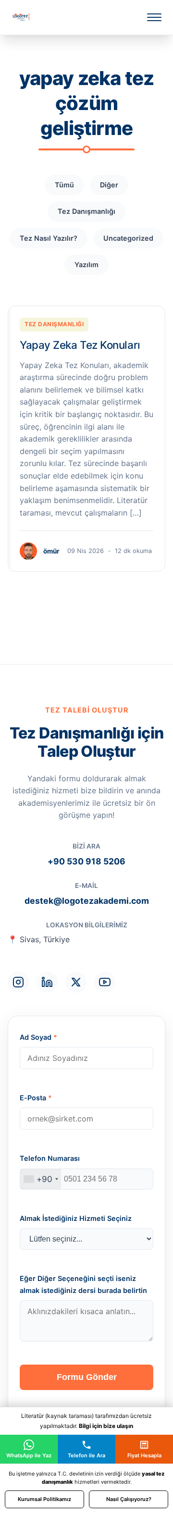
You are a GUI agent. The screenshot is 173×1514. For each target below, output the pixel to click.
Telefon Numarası (50, 1158)
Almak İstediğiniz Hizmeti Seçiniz (76, 1218)
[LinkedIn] (47, 982)
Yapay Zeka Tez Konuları (80, 344)
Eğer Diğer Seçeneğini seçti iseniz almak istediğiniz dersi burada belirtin (83, 1284)
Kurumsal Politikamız (44, 1499)
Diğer (109, 185)
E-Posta (36, 1098)
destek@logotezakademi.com (87, 901)
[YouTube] (104, 982)
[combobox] (40, 1179)
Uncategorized (128, 238)
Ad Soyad (38, 1037)
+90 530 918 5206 (86, 861)
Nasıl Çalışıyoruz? (128, 1499)
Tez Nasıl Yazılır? (48, 238)
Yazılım (86, 264)
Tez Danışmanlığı (86, 211)
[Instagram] (18, 982)
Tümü (64, 185)
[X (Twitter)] (75, 982)
